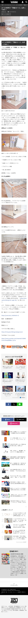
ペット (13, 5)
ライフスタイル (8, 5)
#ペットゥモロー (6, 14)
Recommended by (16, 397)
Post (14, 404)
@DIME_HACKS (21, 419)
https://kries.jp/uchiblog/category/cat (12, 332)
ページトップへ (14, 585)
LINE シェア (19, 404)
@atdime (8, 419)
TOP (2, 5)
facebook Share (8, 404)
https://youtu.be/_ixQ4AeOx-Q (10, 315)
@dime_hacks (14, 423)
